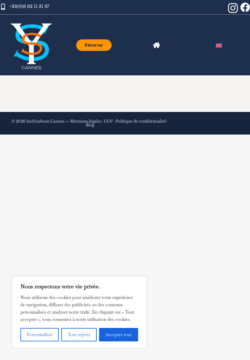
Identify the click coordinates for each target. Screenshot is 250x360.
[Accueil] (156, 45)
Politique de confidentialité (141, 121)
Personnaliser (39, 334)
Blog (90, 125)
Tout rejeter (79, 334)
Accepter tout (118, 334)
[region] (79, 312)
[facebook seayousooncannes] (245, 7)
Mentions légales (85, 121)
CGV (108, 121)
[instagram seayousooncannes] (233, 8)
